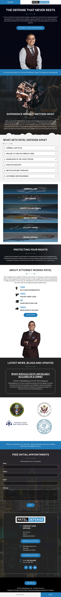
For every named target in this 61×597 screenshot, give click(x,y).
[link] (40, 2)
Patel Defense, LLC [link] (26, 381)
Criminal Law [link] (44, 381)
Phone (5, 471)
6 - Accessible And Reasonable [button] (16, 176)
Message (5, 488)
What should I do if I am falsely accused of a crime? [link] (30, 375)
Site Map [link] (16, 590)
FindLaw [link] (51, 590)
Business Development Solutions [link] (37, 590)
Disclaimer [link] (10, 590)
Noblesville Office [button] (30, 541)
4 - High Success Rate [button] (12, 165)
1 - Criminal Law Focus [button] (13, 148)
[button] (10, 2)
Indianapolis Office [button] (30, 555)
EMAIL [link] (51, 594)
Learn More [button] (30, 315)
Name (4, 463)
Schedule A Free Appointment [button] (30, 28)
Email (5, 479)
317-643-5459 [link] (21, 594)
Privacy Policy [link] (24, 590)
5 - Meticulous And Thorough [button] (16, 170)
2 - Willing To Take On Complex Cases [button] (19, 153)
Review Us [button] (30, 583)
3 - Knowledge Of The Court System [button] (18, 159)
